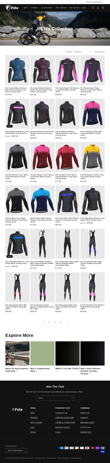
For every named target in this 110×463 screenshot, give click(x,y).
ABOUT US (84, 413)
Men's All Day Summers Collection (16, 369)
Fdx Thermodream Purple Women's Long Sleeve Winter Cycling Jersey (91, 90)
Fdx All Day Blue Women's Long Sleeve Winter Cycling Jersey (17, 262)
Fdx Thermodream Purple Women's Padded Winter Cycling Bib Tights (42, 306)
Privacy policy (51, 458)
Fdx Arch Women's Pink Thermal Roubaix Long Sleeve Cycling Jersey (42, 133)
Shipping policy (76, 458)
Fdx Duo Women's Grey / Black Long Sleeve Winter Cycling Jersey (16, 176)
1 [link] (43, 322)
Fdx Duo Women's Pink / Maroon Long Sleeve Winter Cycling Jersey (42, 176)
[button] (26, 7)
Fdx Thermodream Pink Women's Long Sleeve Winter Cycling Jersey (67, 90)
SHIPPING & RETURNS (64, 417)
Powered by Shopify (27, 458)
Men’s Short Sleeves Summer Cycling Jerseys (90, 371)
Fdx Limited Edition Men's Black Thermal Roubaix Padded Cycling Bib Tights (67, 263)
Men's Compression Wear (40, 369)
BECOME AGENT (87, 422)
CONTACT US (61, 413)
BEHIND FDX (85, 432)
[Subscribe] (72, 398)
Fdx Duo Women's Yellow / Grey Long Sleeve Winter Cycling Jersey (92, 176)
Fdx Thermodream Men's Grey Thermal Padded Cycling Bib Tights (66, 306)
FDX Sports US (15, 458)
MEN (32, 413)
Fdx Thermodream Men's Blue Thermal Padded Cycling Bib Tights (91, 263)
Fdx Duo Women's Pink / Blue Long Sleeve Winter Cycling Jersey (91, 133)
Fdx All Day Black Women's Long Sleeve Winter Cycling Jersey (92, 219)
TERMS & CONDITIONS (65, 422)
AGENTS (84, 417)
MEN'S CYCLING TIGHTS (67, 368)
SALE (32, 427)
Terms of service (63, 458)
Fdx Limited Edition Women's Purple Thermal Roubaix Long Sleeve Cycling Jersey (41, 90)
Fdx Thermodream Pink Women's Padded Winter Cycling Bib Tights (92, 306)
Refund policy (40, 458)
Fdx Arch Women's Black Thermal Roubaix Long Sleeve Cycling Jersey (66, 133)
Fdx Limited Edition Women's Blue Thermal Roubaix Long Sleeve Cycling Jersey (16, 90)
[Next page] (66, 322)
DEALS (33, 432)
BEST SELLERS (36, 422)
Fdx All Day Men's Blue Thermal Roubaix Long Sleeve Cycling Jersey (67, 220)
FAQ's (57, 432)
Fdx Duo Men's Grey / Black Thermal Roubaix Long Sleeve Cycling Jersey (16, 220)
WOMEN (33, 417)
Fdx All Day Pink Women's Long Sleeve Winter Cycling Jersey (17, 132)
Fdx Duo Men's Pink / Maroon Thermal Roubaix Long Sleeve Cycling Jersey (66, 176)
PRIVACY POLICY (62, 427)
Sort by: (69, 52)
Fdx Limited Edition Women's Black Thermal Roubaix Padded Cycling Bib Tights (41, 263)
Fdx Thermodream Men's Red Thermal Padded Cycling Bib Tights (16, 306)
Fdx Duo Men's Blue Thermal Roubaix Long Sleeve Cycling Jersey (41, 220)
